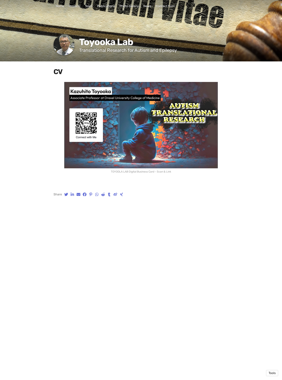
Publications (106, 6)
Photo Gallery (129, 6)
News (147, 6)
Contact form (165, 6)
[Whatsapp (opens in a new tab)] (97, 194)
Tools (272, 373)
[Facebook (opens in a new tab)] (85, 194)
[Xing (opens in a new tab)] (121, 194)
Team (88, 6)
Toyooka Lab (106, 41)
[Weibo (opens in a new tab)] (115, 194)
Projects (74, 6)
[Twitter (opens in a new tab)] (66, 194)
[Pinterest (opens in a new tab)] (91, 194)
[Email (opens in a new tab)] (78, 194)
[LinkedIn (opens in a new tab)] (72, 194)
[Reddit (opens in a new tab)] (103, 194)
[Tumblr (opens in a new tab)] (109, 194)
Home (60, 6)
